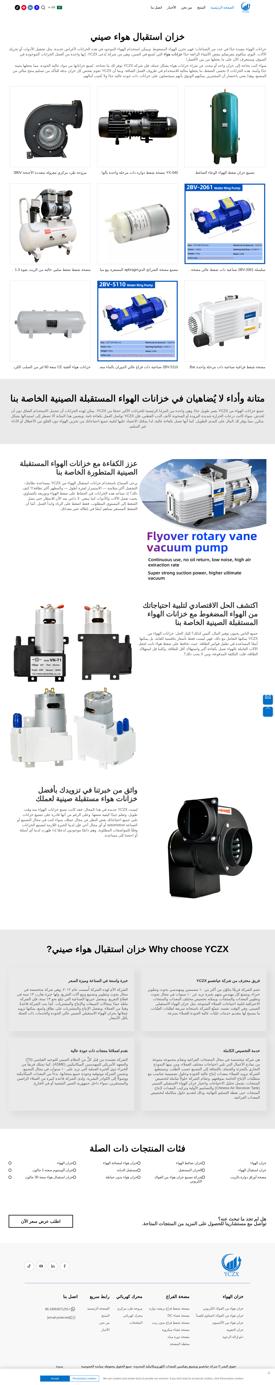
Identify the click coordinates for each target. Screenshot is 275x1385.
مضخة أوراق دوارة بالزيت (248, 1177)
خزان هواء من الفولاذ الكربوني (223, 1308)
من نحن (186, 7)
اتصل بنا (156, 7)
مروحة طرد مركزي (129, 1308)
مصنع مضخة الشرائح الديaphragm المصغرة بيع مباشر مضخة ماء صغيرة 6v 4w (117, 270)
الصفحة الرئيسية (222, 7)
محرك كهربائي (129, 1296)
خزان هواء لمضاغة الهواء (120, 1163)
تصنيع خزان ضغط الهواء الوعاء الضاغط (225, 173)
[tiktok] (17, 7)
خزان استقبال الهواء (252, 1170)
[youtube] (23, 7)
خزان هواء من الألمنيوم (227, 1322)
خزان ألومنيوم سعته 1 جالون (52, 1170)
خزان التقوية (235, 1330)
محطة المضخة (179, 1344)
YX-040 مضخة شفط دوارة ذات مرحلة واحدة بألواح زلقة (135, 173)
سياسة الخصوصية (92, 1366)
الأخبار (171, 7)
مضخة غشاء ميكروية (175, 1330)
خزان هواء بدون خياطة (121, 1177)
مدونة (59, 1366)
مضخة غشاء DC (178, 1315)
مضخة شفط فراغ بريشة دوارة (169, 1308)
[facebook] (36, 7)
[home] (231, 1275)
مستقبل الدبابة (127, 1170)
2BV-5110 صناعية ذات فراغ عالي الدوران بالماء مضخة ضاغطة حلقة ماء (123, 367)
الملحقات (136, 1322)
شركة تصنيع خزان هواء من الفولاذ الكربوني (178, 1179)
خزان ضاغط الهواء (189, 1163)
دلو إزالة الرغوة (233, 1337)
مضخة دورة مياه (178, 1337)
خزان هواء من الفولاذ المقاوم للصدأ (219, 1315)
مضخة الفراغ (177, 1296)
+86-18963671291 (57, 1309)
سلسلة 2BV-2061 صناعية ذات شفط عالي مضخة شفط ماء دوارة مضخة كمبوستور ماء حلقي (195, 270)
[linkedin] (30, 7)
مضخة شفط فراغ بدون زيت (170, 1322)
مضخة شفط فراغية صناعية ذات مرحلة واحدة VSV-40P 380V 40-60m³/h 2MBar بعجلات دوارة (193, 367)
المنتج (201, 7)
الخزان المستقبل (190, 1170)
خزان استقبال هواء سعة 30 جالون (49, 1177)
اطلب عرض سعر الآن (41, 1221)
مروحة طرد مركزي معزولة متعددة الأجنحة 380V (50, 173)
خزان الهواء (258, 1163)
